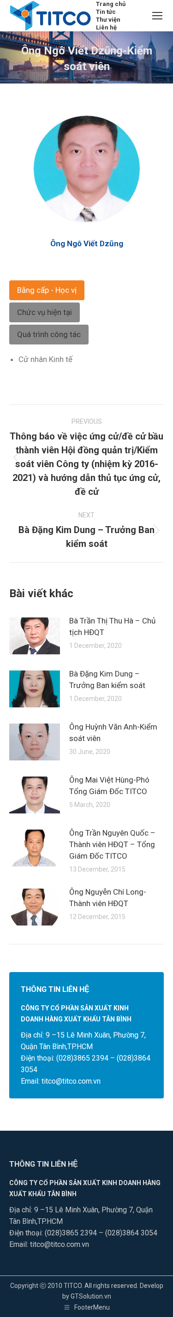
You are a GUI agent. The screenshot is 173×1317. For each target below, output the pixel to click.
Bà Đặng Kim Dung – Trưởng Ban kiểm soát (107, 679)
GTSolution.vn (91, 1296)
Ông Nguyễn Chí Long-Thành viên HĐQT (107, 897)
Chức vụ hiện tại (44, 312)
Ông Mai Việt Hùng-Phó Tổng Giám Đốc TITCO (109, 785)
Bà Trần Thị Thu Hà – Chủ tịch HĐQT (112, 626)
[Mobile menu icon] (157, 15)
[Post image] (34, 635)
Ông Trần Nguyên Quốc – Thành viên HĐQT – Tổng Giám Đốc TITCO (112, 844)
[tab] (46, 290)
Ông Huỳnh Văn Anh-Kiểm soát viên (113, 732)
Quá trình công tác (49, 334)
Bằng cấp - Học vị (47, 290)
